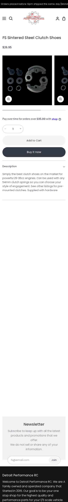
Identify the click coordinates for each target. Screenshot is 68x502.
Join (54, 460)
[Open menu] (3, 18)
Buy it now (34, 152)
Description (9, 166)
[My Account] (56, 18)
